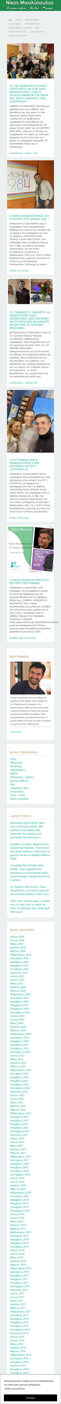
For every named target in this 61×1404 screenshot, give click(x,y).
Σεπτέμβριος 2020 (20, 1174)
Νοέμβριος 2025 (19, 965)
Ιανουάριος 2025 (19, 998)
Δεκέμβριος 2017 (19, 1275)
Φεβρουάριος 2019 (20, 1232)
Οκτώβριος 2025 (19, 969)
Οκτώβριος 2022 (19, 1084)
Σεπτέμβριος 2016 (20, 1329)
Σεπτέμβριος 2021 (20, 1131)
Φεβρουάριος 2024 (20, 1034)
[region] (30, 1389)
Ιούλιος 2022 (17, 1095)
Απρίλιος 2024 (18, 1026)
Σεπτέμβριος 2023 (20, 1052)
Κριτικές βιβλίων (19, 780)
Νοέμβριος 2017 (19, 1279)
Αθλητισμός (16, 762)
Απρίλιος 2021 (18, 1149)
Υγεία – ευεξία (17, 795)
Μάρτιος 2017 (18, 1308)
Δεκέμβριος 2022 (19, 1077)
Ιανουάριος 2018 (19, 1272)
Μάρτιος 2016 (18, 1351)
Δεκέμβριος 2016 (19, 1318)
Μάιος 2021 (16, 1145)
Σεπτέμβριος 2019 (20, 1210)
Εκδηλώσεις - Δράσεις (22, 153)
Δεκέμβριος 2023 (19, 1041)
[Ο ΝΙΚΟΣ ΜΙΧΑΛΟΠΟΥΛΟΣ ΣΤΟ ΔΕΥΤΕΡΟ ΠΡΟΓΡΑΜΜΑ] (30, 549)
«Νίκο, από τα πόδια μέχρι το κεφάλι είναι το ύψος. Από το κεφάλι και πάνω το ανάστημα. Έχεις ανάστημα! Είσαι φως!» (30, 906)
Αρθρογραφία (17, 770)
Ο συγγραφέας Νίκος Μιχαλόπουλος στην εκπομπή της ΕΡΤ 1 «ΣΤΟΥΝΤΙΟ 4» (24, 464)
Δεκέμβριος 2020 (19, 1163)
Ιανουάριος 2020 (19, 1196)
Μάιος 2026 (16, 944)
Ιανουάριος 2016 (19, 1358)
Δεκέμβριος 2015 (19, 1362)
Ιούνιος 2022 (17, 1099)
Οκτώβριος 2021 (19, 1127)
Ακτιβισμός (16, 766)
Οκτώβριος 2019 (19, 1207)
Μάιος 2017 (16, 1300)
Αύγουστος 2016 (19, 1333)
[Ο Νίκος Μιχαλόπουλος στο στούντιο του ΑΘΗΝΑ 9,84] (30, 184)
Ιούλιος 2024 (17, 1016)
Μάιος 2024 (16, 1023)
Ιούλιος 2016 (17, 1336)
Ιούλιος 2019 (17, 1214)
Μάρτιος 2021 (18, 1153)
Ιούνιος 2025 (17, 980)
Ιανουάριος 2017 (19, 1315)
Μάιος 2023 (16, 1059)
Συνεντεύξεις (23, 270)
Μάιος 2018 (16, 1257)
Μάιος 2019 (16, 1221)
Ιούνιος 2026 (17, 940)
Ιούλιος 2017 (17, 1293)
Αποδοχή (30, 1397)
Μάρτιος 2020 (18, 1189)
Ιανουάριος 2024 (19, 1037)
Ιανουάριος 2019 (19, 1236)
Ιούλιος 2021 (17, 1138)
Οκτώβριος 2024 (19, 1008)
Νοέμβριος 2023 (19, 1044)
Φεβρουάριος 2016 (20, 1355)
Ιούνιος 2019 (17, 1218)
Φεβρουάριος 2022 (20, 1113)
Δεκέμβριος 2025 (19, 962)
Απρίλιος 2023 (18, 1063)
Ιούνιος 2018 (17, 1254)
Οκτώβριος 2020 (19, 1171)
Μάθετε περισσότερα (15, 1388)
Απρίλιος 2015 (18, 1365)
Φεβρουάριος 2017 (20, 1311)
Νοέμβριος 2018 (19, 1243)
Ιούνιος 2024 (17, 1019)
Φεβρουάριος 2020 (20, 1192)
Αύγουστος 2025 (19, 972)
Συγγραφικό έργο (19, 788)
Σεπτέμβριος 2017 (20, 1286)
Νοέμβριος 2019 (19, 1203)
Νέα (35, 153)
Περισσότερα (16, 732)
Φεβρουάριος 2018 (20, 1268)
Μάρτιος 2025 (18, 990)
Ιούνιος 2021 (17, 1142)
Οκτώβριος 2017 (19, 1282)
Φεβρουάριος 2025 (20, 994)
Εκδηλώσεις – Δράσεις (22, 777)
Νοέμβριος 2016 (19, 1322)
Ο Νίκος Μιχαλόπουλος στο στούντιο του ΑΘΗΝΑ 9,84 (29, 217)
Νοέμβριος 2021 (19, 1124)
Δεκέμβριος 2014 (19, 1369)
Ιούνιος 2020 (17, 1181)
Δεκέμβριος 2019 (19, 1200)
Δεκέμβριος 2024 (19, 1001)
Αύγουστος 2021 (19, 1135)
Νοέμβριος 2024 (19, 1005)
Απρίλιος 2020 (18, 1185)
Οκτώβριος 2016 (19, 1326)
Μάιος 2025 (16, 983)
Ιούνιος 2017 (17, 1297)
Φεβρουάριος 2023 (20, 1070)
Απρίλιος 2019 (18, 1225)
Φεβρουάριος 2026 (20, 954)
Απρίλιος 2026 (18, 947)
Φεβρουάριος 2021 (20, 1156)
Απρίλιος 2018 (18, 1261)
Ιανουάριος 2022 (19, 1117)
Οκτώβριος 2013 (19, 1373)
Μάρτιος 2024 (18, 1030)
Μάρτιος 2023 (18, 1066)
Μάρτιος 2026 (18, 951)
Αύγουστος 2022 (19, 1091)
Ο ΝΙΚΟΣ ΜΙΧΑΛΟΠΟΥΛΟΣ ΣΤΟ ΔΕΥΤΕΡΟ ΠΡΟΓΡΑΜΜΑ (29, 581)
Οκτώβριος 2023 (19, 1048)
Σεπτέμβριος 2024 (20, 1012)
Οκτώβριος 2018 (19, 1246)
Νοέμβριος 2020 (19, 1167)
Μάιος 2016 (16, 1344)
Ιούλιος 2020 (17, 1178)
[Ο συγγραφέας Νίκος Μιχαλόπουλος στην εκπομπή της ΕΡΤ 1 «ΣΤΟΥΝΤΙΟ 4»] (30, 421)
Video (13, 759)
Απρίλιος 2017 (18, 1304)
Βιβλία (15, 637)
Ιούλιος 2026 (17, 936)
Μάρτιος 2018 (18, 1264)
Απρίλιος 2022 (18, 1106)
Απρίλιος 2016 (18, 1347)
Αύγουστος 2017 (19, 1290)
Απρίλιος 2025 (18, 987)
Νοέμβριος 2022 (19, 1081)
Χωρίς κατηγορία (19, 798)
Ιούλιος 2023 (17, 1055)
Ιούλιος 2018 (17, 1250)
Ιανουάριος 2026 (19, 958)
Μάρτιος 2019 (18, 1228)
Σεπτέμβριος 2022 (20, 1088)
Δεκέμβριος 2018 (19, 1239)
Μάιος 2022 (16, 1102)
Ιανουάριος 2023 (19, 1073)
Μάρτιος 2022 (18, 1109)
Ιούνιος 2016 (17, 1340)
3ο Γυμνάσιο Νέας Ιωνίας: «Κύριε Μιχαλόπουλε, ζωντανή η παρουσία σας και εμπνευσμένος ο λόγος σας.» (29, 890)
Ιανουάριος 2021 (19, 1160)
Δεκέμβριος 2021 (19, 1120)
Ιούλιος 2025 (17, 976)
